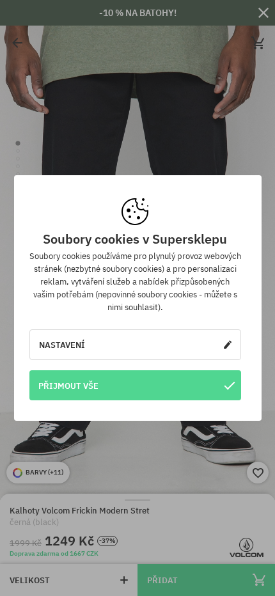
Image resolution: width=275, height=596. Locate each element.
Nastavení (62, 344)
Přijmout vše (68, 385)
